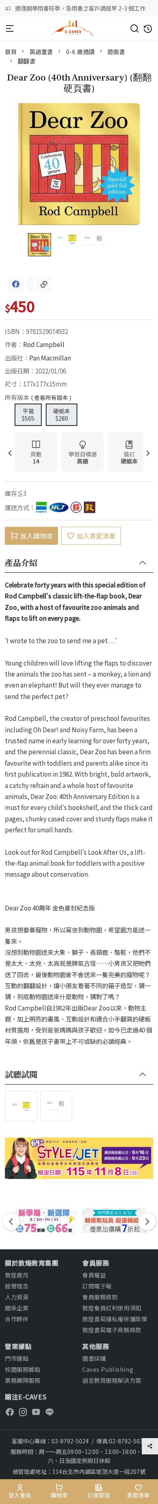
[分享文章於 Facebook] (15, 284)
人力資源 (16, 1296)
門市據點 (16, 1358)
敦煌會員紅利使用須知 (111, 1307)
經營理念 (16, 1285)
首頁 (11, 51)
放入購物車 (36, 536)
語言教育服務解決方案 (111, 1380)
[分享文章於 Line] (30, 284)
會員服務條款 (99, 1296)
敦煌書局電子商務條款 (111, 1329)
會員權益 (94, 1274)
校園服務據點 (22, 1369)
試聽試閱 (21, 1075)
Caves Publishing (107, 1369)
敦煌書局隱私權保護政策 (114, 1318)
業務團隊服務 (22, 1380)
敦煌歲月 (16, 1274)
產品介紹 (21, 563)
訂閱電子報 (97, 1285)
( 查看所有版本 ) (51, 397)
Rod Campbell (43, 344)
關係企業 (16, 1307)
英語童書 (41, 51)
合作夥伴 (16, 1318)
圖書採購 (94, 1358)
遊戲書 (116, 51)
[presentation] (9, 453)
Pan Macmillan (50, 357)
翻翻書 (27, 61)
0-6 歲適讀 (80, 51)
